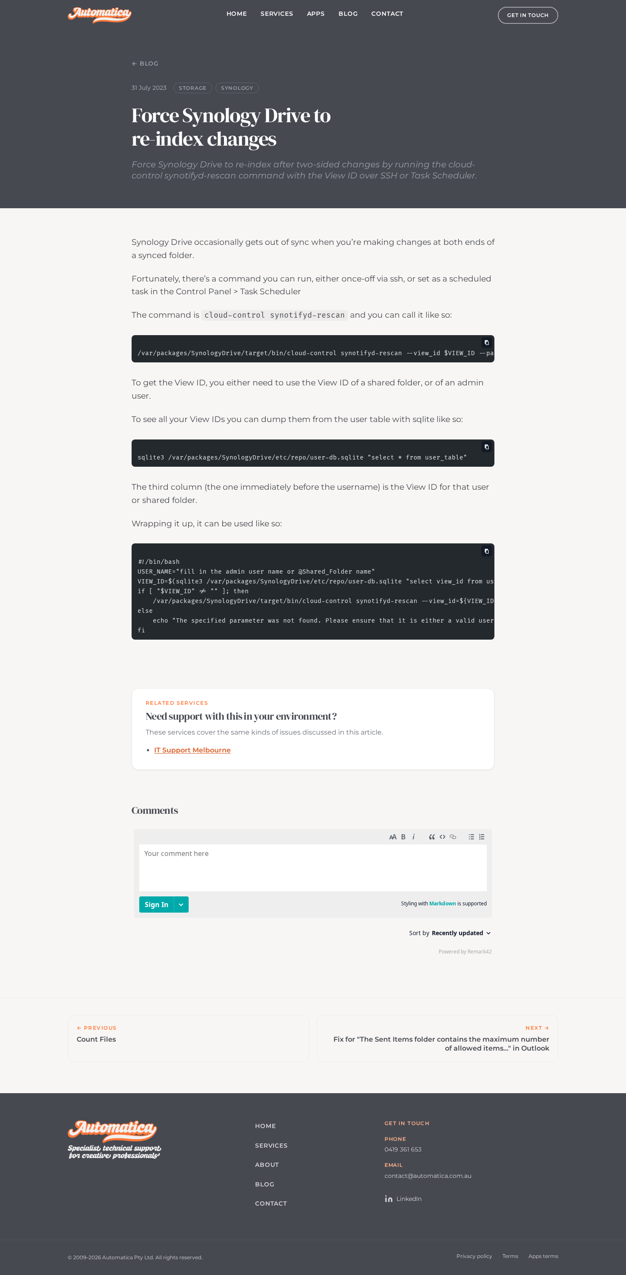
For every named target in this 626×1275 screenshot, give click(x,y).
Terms (510, 1256)
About (267, 1165)
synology (237, 88)
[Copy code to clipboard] (487, 342)
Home (237, 13)
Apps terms (543, 1256)
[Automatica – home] (100, 15)
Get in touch (528, 15)
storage (193, 88)
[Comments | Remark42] (313, 894)
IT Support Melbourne (192, 750)
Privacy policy (474, 1256)
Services (277, 13)
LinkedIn (409, 1199)
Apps (316, 13)
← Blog (145, 63)
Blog (348, 13)
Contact (387, 13)
